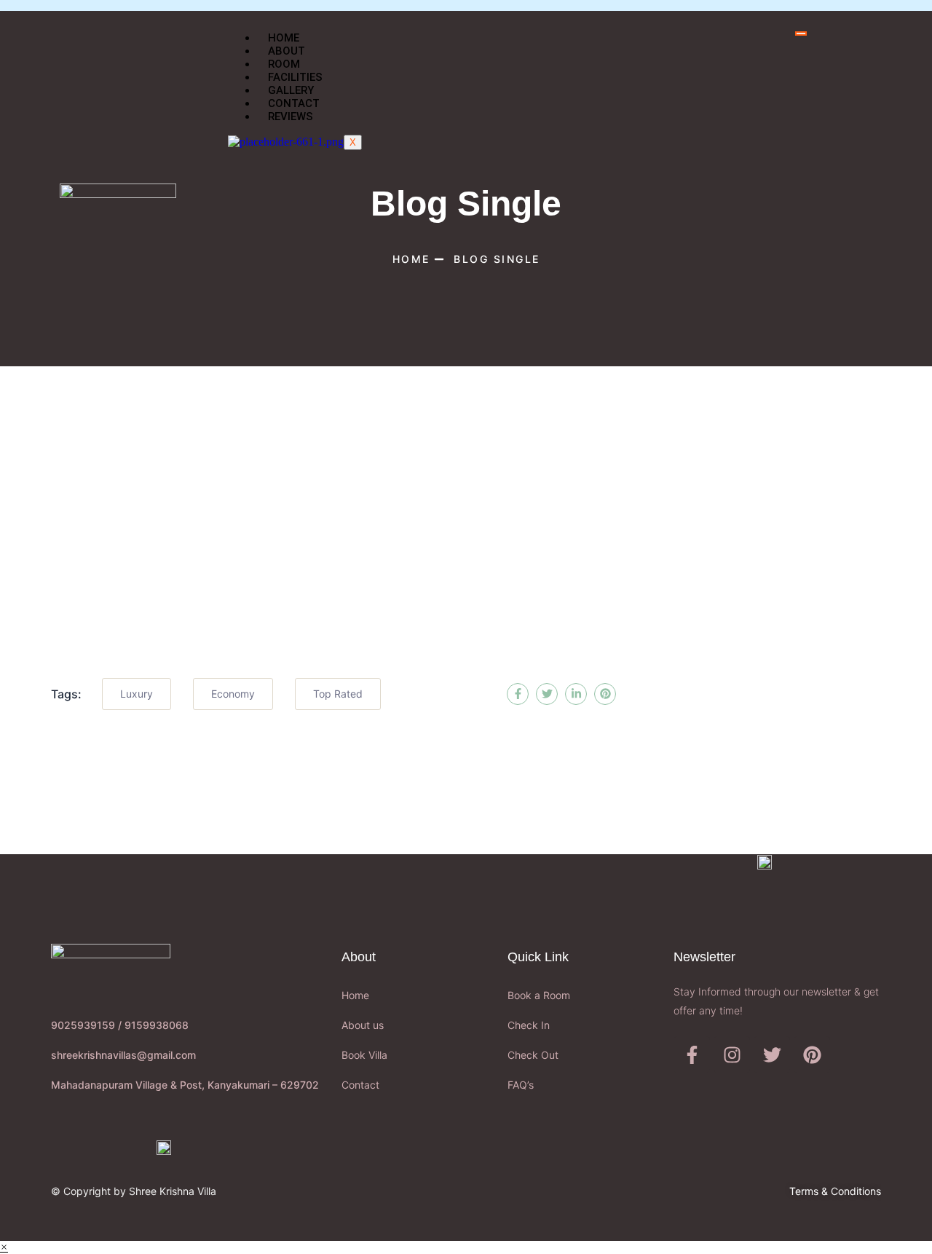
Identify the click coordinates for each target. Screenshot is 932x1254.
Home (283, 37)
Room (284, 64)
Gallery (291, 90)
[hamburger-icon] (801, 33)
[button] (4, 1247)
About (286, 51)
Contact (294, 103)
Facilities (295, 77)
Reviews (290, 116)
